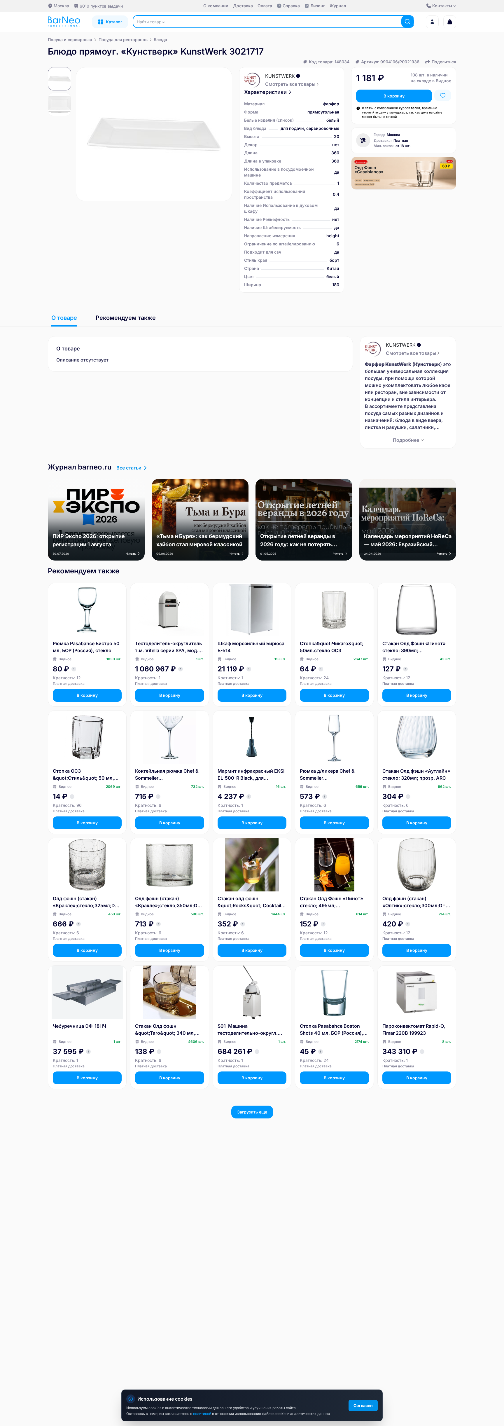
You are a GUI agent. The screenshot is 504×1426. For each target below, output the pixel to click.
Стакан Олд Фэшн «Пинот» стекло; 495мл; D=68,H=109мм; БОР (331, 902)
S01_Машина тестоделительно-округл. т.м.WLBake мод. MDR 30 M (250, 1029)
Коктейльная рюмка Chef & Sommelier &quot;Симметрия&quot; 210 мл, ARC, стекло (168, 774)
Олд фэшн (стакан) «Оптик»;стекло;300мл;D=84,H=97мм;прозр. (415, 902)
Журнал (338, 5)
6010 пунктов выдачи (101, 6)
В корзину (394, 95)
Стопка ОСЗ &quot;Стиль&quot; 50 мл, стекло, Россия (83, 774)
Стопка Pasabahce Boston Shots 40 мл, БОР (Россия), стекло (331, 1029)
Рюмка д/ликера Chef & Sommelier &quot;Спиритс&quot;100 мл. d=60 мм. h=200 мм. (334, 774)
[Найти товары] (407, 21)
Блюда (160, 39)
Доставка (243, 5)
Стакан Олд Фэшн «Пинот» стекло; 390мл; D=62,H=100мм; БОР (414, 647)
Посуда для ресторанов (123, 39)
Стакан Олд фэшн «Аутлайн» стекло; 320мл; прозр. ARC (416, 774)
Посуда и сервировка (70, 39)
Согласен (363, 1405)
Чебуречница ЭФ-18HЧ (79, 1026)
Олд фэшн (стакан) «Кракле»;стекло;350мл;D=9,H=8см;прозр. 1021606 (169, 902)
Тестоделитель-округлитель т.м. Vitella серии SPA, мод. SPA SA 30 (168, 647)
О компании (215, 5)
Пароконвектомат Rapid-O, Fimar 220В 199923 (413, 1029)
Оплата (265, 5)
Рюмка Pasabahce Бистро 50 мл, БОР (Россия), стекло (86, 646)
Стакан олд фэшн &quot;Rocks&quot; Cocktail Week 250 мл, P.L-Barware (249, 902)
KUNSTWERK (280, 76)
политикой (202, 1413)
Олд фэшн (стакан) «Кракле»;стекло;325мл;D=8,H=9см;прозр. (87, 902)
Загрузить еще (252, 1111)
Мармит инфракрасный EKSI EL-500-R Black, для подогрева (251, 774)
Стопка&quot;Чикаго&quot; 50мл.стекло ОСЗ (331, 646)
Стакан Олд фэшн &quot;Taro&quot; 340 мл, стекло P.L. (165, 1029)
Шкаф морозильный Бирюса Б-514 (251, 646)
